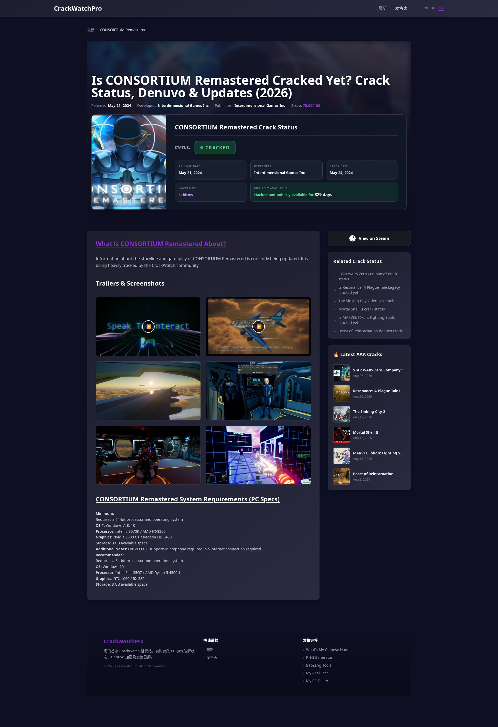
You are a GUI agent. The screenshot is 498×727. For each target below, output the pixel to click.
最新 (382, 8)
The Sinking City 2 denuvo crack (363, 300)
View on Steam (374, 238)
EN (426, 8)
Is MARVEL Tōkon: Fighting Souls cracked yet (364, 320)
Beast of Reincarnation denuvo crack (367, 330)
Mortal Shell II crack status (359, 309)
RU (433, 8)
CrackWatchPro (78, 8)
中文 (441, 8)
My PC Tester (315, 680)
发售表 (401, 8)
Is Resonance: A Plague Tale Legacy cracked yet (366, 290)
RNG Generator (318, 657)
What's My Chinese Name (326, 649)
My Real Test (315, 672)
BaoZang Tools (317, 665)
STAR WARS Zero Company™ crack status (365, 276)
